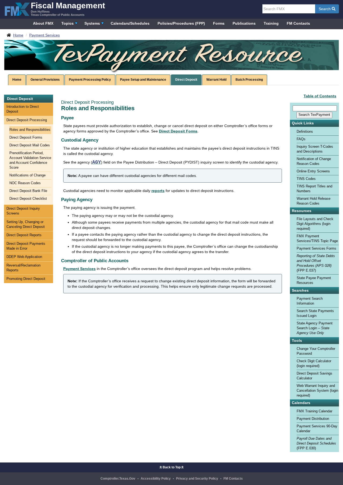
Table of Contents (320, 96)
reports (158, 190)
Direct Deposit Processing (26, 120)
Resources (301, 211)
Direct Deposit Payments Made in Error (25, 246)
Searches (300, 290)
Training (271, 23)
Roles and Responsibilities (29, 130)
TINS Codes (306, 179)
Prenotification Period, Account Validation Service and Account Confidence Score (30, 160)
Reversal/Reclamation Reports (23, 268)
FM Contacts (298, 23)
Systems (92, 23)
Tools (297, 341)
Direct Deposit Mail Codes (29, 145)
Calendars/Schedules (130, 23)
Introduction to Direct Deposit (22, 109)
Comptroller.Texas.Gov (117, 478)
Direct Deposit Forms (25, 137)
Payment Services (79, 268)
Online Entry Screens (313, 171)
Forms (219, 23)
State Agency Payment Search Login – (315, 328)
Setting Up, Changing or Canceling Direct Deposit (25, 224)
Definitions (305, 132)
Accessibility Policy (156, 478)
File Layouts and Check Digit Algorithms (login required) (315, 224)
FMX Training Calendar (314, 411)
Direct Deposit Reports (24, 235)
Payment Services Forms (316, 248)
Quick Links (303, 123)
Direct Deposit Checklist (28, 199)
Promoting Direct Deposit (25, 279)
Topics (67, 23)
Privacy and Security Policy (197, 478)
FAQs (301, 139)
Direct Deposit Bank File (28, 191)
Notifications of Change (27, 175)
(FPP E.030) (316, 443)
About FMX (43, 23)
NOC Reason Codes (25, 183)
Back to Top (171, 467)
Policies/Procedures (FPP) (181, 23)
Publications (244, 23)
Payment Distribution (313, 419)
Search (325, 9)
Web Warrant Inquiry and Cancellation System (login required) (317, 390)
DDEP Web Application (24, 257)
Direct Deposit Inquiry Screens (23, 211)
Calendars (301, 403)
